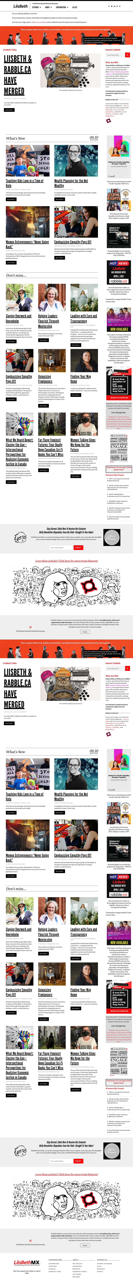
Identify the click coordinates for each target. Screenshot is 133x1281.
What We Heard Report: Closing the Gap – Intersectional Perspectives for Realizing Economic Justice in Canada (19, 452)
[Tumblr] (120, 6)
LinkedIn (115, 114)
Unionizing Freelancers (45, 379)
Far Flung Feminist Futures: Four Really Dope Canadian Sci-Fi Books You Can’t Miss (50, 447)
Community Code (55, 1271)
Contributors (61, 7)
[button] (119, 479)
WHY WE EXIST (77, 1263)
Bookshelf (101, 1269)
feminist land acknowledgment (117, 105)
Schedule (52, 1269)
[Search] (127, 54)
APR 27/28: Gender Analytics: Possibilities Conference (117, 502)
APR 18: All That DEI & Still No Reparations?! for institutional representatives (118, 487)
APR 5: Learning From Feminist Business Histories (118, 480)
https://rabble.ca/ (111, 65)
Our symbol (77, 1274)
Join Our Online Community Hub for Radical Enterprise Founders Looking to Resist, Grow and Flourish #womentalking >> (102, 40)
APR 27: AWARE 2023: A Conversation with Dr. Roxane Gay (118, 495)
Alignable (109, 116)
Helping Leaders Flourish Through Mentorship (48, 321)
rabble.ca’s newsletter (38, 22)
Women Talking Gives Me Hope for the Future (83, 445)
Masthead (76, 1277)
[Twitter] (112, 6)
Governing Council (80, 1271)
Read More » (9, 110)
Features (35, 7)
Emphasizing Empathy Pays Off (72, 242)
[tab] (118, 81)
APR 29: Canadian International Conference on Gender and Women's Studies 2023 (118, 510)
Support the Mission (104, 1263)
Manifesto (76, 1269)
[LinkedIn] (114, 6)
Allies (74, 7)
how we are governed (120, 108)
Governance (77, 1266)
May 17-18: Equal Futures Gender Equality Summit (118, 518)
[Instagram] (117, 6)
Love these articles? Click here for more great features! (66, 560)
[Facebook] (109, 6)
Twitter (108, 114)
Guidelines (53, 1266)
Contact (100, 1271)
